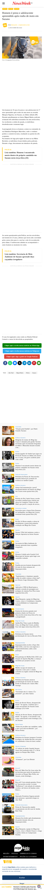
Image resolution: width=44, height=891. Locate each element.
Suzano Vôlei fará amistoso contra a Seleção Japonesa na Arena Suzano (27, 533)
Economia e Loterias (20, 508)
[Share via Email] (39, 363)
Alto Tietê (11, 372)
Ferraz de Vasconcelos (21, 474)
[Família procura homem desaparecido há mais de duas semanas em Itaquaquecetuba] (8, 566)
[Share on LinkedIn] (29, 363)
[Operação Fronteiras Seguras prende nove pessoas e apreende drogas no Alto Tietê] (8, 797)
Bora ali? (17, 768)
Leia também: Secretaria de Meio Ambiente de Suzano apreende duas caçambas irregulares (19, 256)
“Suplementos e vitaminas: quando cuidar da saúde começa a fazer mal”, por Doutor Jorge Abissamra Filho (27, 578)
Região (11, 8)
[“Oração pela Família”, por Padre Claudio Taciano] (8, 430)
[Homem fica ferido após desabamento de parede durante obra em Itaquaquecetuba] (8, 819)
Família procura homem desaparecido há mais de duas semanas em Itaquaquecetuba (27, 567)
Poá (16, 496)
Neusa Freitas (19, 724)
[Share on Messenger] (15, 363)
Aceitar (22, 878)
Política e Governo (20, 437)
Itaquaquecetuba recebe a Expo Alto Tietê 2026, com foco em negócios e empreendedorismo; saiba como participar (27, 647)
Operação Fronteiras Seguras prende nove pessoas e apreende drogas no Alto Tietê (27, 798)
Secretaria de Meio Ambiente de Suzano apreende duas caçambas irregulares (26, 545)
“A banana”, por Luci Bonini (25, 759)
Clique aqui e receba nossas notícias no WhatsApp (22, 345)
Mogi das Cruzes (19, 620)
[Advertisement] (22, 85)
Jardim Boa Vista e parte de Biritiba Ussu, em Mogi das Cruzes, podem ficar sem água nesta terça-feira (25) (27, 625)
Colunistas (18, 426)
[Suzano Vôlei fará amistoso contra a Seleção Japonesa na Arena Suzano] (8, 534)
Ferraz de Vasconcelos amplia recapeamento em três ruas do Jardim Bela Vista (27, 809)
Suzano (17, 8)
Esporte (17, 530)
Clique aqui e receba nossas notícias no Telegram (22, 351)
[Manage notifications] (39, 886)
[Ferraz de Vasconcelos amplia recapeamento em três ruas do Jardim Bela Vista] (8, 808)
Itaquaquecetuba (20, 642)
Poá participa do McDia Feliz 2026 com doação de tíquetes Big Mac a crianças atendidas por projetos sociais (28, 658)
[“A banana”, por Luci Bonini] (8, 761)
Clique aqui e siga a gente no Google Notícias (22, 356)
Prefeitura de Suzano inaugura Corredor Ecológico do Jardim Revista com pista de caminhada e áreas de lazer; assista (28, 739)
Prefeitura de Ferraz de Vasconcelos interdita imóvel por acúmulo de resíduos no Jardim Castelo (27, 478)
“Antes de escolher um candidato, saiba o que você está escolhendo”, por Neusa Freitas (28, 728)
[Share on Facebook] (5, 363)
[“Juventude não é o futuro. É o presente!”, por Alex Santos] (8, 693)
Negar (22, 883)
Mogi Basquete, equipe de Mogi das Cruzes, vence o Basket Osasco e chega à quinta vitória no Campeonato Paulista (28, 832)
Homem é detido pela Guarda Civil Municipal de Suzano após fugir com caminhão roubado (27, 556)
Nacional (17, 585)
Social (17, 519)
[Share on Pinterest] (34, 363)
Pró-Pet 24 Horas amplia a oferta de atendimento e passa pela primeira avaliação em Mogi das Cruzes (27, 523)
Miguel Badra (19, 372)
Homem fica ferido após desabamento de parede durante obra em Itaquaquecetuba (28, 820)
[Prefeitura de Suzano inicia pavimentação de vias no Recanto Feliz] (8, 635)
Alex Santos (18, 689)
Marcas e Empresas (20, 746)
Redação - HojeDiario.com (20, 25)
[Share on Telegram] (24, 363)
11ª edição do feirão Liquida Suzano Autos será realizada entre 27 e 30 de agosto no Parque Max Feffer (27, 750)
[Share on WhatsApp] (10, 363)
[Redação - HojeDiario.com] (5, 25)
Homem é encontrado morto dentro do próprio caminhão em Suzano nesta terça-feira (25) (28, 467)
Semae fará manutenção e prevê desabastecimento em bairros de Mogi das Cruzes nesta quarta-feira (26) (28, 489)
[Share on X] (20, 363)
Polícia (5, 8)
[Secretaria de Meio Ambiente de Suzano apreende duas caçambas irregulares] (8, 545)
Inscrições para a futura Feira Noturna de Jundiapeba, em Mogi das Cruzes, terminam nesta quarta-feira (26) (28, 512)
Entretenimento (19, 608)
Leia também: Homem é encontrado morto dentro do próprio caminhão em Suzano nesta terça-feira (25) (21, 155)
